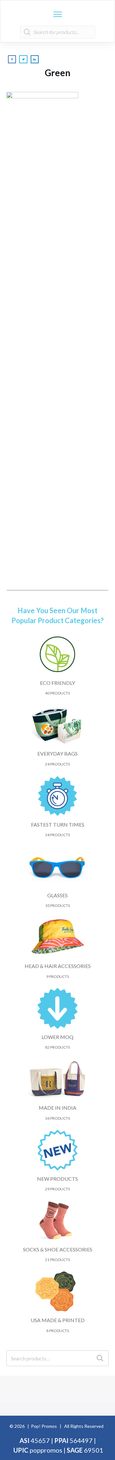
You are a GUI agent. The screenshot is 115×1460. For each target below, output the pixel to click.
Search (100, 1358)
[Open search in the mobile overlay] (57, 32)
